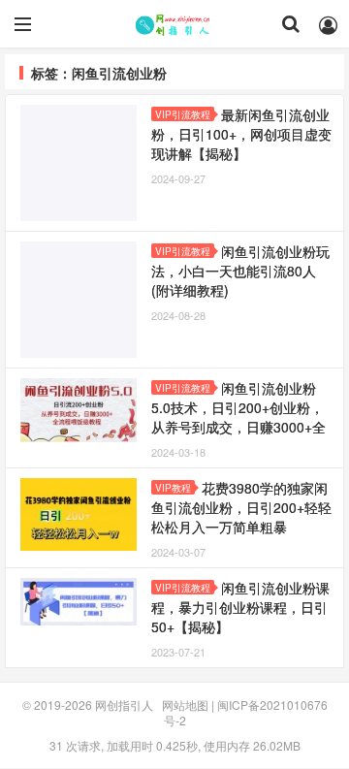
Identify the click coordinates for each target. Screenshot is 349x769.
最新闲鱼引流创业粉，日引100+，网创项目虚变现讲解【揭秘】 (241, 134)
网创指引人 (174, 24)
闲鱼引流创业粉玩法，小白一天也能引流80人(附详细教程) (240, 270)
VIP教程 (173, 488)
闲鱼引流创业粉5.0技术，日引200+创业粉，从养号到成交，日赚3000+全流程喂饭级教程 (238, 417)
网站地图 (185, 704)
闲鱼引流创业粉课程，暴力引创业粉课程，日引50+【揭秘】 (240, 607)
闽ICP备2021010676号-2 (246, 712)
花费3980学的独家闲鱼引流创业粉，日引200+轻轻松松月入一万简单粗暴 (241, 507)
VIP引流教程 (182, 114)
